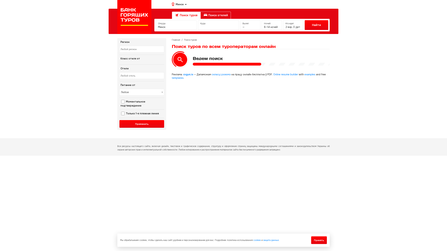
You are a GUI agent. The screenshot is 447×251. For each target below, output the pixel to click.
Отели (124, 68)
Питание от (127, 85)
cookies (257, 240)
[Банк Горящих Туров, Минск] (134, 17)
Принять (319, 240)
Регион (125, 42)
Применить (142, 124)
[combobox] (141, 49)
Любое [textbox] (125, 92)
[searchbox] (142, 49)
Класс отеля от (130, 58)
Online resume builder (285, 74)
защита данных (271, 240)
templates (178, 77)
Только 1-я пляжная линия (142, 113)
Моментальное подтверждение (132, 103)
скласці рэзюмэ (221, 74)
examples (310, 74)
